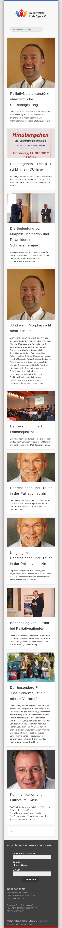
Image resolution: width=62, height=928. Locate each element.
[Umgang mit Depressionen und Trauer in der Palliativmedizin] (31, 532)
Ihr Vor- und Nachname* (24, 853)
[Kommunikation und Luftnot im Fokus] (31, 769)
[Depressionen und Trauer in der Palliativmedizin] (31, 467)
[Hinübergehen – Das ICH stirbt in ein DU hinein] (31, 143)
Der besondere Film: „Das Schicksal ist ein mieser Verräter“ (28, 693)
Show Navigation (48, 29)
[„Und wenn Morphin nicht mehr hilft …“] (31, 294)
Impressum (43, 921)
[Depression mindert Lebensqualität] (31, 406)
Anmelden (31, 879)
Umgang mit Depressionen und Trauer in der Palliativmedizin (31, 558)
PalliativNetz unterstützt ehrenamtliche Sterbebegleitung (29, 99)
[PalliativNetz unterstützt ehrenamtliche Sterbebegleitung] (31, 63)
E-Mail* (16, 870)
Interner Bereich (26, 924)
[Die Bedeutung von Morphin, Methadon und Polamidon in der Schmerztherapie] (31, 208)
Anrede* (17, 862)
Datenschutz (12, 924)
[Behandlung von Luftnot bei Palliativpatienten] (31, 602)
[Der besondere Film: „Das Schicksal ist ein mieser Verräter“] (31, 667)
